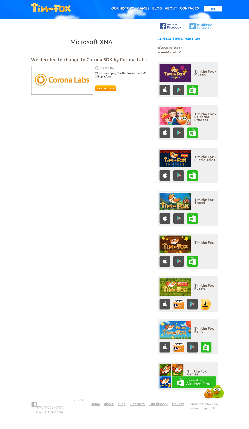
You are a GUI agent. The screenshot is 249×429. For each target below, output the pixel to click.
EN (213, 8)
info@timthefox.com (170, 47)
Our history (122, 8)
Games (143, 8)
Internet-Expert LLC (169, 52)
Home (95, 404)
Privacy (178, 404)
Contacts (189, 8)
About (171, 8)
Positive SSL (77, 400)
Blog (157, 8)
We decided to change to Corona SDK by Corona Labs (89, 59)
